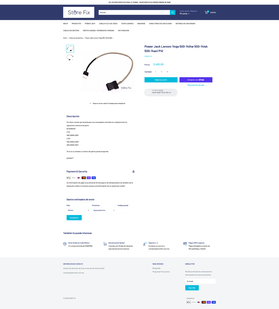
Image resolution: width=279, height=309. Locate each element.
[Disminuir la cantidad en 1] (155, 71)
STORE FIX (148, 56)
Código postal (123, 205)
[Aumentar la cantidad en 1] (167, 71)
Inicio (65, 38)
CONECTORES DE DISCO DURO (160, 23)
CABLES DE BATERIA (71, 30)
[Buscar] (172, 12)
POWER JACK (90, 23)
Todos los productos (76, 38)
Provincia (95, 205)
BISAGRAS (141, 23)
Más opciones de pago (196, 85)
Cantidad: (148, 72)
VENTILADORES (127, 23)
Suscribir (192, 288)
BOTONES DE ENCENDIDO (185, 23)
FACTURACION (123, 30)
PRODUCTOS (76, 23)
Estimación (74, 218)
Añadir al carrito (161, 80)
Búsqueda (156, 268)
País (68, 205)
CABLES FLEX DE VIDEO (108, 23)
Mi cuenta (184, 13)
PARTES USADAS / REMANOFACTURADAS (98, 30)
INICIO (65, 23)
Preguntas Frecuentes (161, 272)
